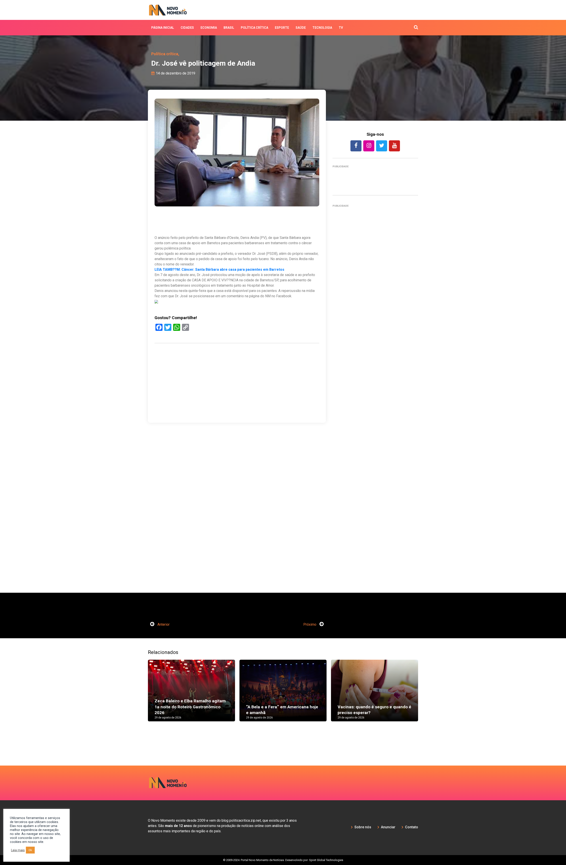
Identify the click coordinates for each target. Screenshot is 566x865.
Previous (141, 694)
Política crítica (254, 27)
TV (341, 27)
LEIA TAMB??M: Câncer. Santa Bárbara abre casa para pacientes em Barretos (219, 269)
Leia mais (18, 850)
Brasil (229, 27)
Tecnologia (322, 27)
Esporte (282, 27)
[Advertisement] (237, 404)
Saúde (301, 27)
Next (424, 694)
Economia (209, 27)
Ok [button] (30, 850)
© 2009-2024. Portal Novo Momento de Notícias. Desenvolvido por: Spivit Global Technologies (283, 860)
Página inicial (162, 27)
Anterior (163, 624)
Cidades (187, 27)
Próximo (310, 624)
